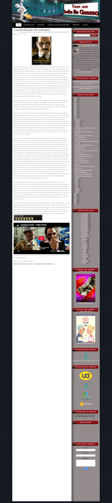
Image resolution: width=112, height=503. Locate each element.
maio (76, 184)
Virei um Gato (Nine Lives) (81, 160)
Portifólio (76, 25)
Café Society (78, 168)
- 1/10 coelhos (84, 214)
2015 (75, 194)
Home (18, 25)
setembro (77, 126)
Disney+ (84, 243)
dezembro (78, 120)
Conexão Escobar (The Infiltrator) (83, 156)
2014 (75, 196)
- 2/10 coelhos (84, 215)
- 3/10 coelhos (84, 217)
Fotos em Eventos (28, 25)
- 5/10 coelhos (84, 221)
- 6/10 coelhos (84, 222)
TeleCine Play (84, 261)
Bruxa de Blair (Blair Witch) (82, 154)
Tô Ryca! (77, 133)
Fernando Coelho (90, 45)
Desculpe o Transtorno (80, 139)
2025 (75, 100)
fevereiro (77, 190)
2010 (75, 204)
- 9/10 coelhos (84, 227)
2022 (75, 106)
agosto (77, 178)
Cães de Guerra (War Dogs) (82, 162)
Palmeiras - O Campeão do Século (84, 131)
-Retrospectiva (84, 231)
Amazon (84, 238)
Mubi (84, 251)
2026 (75, 98)
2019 (75, 112)
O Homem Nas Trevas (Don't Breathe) (84, 166)
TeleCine (85, 260)
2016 (75, 118)
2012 (75, 200)
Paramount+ (85, 255)
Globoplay (84, 246)
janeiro (77, 192)
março (77, 188)
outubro (77, 124)
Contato (85, 25)
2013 (75, 198)
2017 (75, 116)
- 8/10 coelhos (83, 226)
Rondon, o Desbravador (81, 172)
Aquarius (77, 164)
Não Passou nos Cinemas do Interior (58, 25)
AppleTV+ (84, 239)
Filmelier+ (84, 244)
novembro (78, 122)
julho (76, 180)
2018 (75, 114)
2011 (75, 202)
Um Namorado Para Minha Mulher (83, 174)
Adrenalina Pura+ (84, 236)
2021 (75, 108)
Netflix (84, 253)
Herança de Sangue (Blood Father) (83, 170)
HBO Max (84, 248)
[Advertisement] (86, 485)
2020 (75, 110)
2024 (75, 102)
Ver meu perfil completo (85, 72)
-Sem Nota (84, 232)
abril (76, 186)
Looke (84, 249)
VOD (84, 263)
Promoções (40, 25)
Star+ (84, 258)
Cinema (84, 241)
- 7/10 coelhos (83, 224)
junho (76, 182)
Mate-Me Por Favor (80, 148)
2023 (75, 104)
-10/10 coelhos (84, 229)
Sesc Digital (85, 256)
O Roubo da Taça (79, 158)
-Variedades (85, 234)
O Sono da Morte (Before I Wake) (83, 176)
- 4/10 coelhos (84, 219)
